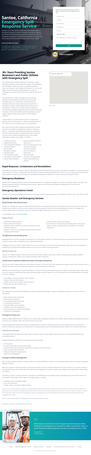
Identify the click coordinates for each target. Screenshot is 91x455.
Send (69, 45)
